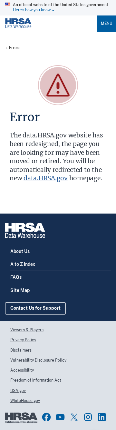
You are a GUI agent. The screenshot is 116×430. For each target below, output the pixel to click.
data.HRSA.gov (46, 178)
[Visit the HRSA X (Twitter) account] (74, 417)
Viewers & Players (27, 330)
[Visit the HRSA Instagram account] (88, 417)
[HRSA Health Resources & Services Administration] (21, 421)
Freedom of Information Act (35, 380)
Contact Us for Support (35, 308)
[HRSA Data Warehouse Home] (18, 29)
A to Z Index (22, 264)
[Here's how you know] (58, 7)
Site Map (20, 290)
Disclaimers (21, 350)
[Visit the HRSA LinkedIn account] (101, 417)
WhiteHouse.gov (25, 400)
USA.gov (18, 390)
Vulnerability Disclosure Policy (38, 360)
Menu (106, 23)
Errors (14, 48)
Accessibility (22, 370)
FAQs (16, 277)
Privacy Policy (23, 340)
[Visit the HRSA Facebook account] (46, 417)
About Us (20, 251)
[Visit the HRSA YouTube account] (60, 417)
